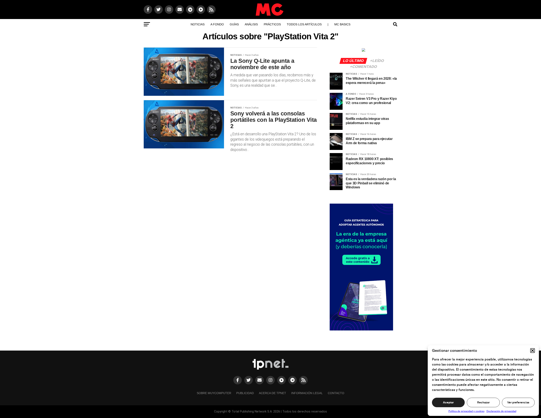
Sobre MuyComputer (214, 393)
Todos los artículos (304, 24)
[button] (532, 350)
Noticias (198, 24)
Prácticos (272, 24)
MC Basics (342, 24)
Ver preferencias (518, 402)
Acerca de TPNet (272, 393)
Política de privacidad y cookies (466, 411)
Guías (234, 24)
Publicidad (245, 393)
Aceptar (448, 402)
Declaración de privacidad (501, 411)
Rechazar (483, 402)
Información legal (307, 393)
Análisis (251, 24)
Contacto (336, 393)
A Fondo (217, 24)
